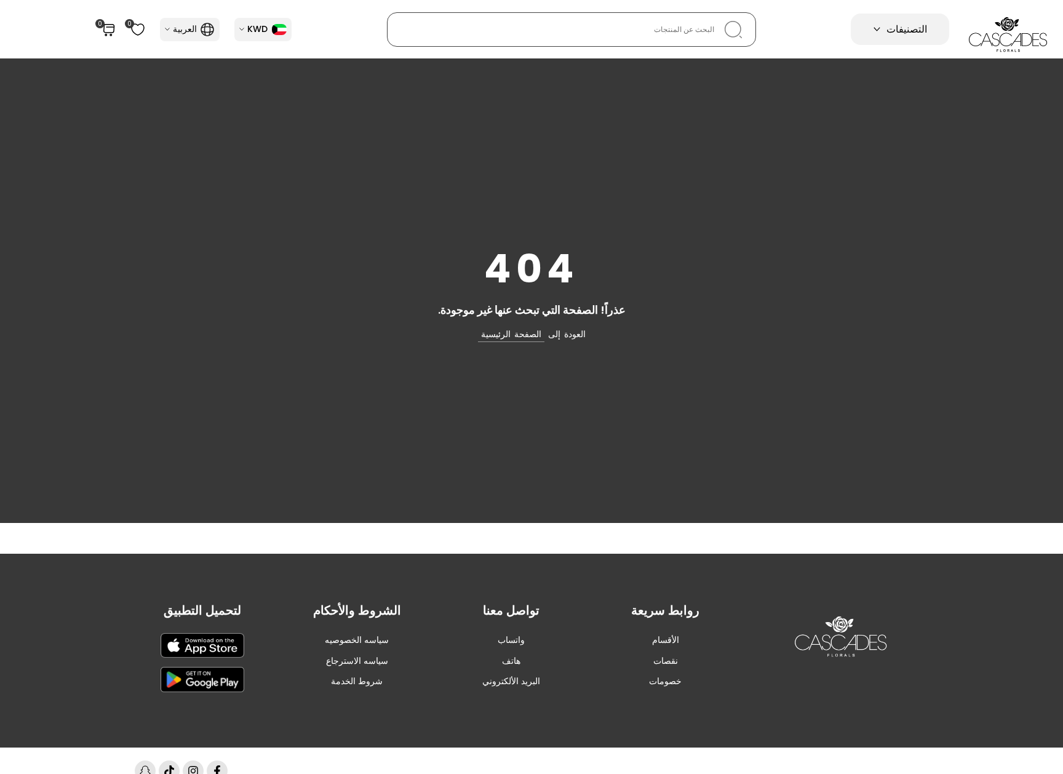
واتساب (511, 640)
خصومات (665, 681)
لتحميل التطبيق (202, 610)
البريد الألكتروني (511, 681)
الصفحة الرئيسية (511, 334)
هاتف (511, 661)
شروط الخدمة (357, 681)
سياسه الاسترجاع (357, 661)
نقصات (665, 661)
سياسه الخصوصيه (357, 640)
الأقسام (665, 640)
